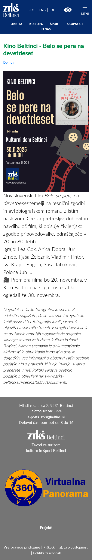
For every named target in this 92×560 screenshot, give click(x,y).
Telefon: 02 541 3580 (46, 411)
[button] (67, 10)
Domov (8, 62)
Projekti (46, 528)
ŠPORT (55, 24)
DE (53, 10)
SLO (31, 10)
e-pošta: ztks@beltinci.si (46, 417)
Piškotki (49, 547)
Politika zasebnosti (47, 553)
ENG (42, 10)
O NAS (46, 29)
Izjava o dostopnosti (74, 547)
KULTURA (36, 24)
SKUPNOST (75, 24)
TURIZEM (15, 24)
